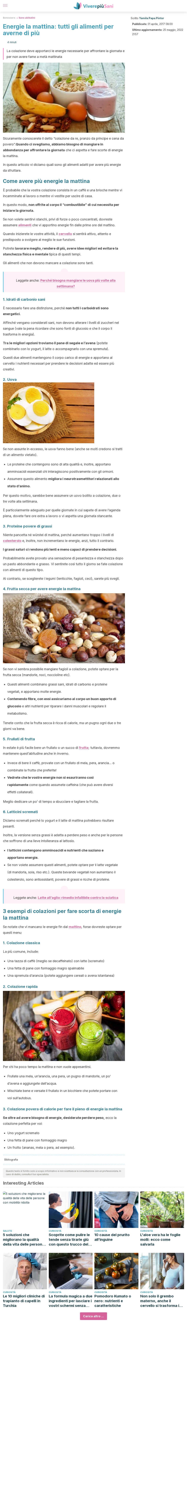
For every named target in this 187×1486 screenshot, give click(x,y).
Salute (7, 1231)
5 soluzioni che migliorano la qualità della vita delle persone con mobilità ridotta (23, 1240)
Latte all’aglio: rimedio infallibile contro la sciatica (78, 898)
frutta (83, 748)
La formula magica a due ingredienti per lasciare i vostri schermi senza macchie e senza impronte (70, 1301)
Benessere (9, 17)
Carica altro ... (93, 1316)
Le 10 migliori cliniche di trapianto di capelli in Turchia (24, 1301)
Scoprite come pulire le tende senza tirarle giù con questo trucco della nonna (70, 1240)
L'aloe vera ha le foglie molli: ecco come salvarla (160, 1239)
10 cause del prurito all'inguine (112, 1237)
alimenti (24, 225)
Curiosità (55, 1231)
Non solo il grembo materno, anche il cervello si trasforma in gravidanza (160, 1301)
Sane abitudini (27, 17)
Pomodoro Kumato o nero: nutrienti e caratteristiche (112, 1301)
